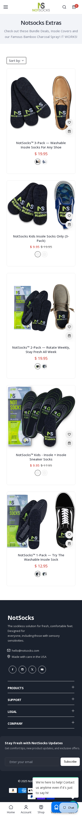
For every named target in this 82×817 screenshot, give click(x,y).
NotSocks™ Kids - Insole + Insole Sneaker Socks (41, 457)
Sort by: (15, 60)
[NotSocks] (41, 7)
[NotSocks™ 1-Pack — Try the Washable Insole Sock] (41, 520)
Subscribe (70, 761)
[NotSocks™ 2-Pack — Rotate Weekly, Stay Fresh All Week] (41, 307)
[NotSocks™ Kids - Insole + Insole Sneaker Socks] (41, 417)
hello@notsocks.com (25, 651)
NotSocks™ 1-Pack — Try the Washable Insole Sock (41, 557)
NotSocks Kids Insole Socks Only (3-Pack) (41, 238)
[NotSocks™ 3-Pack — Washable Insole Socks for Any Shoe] (41, 103)
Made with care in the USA (28, 657)
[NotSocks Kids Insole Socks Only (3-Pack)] (41, 205)
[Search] (64, 7)
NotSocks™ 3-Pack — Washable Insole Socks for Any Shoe (41, 145)
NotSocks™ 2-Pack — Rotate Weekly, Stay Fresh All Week (41, 349)
